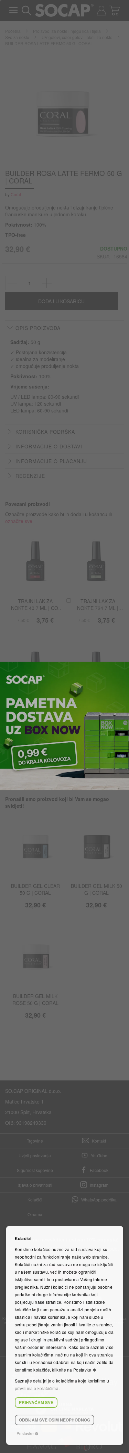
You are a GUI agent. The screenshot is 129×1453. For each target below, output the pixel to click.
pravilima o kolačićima (37, 1388)
